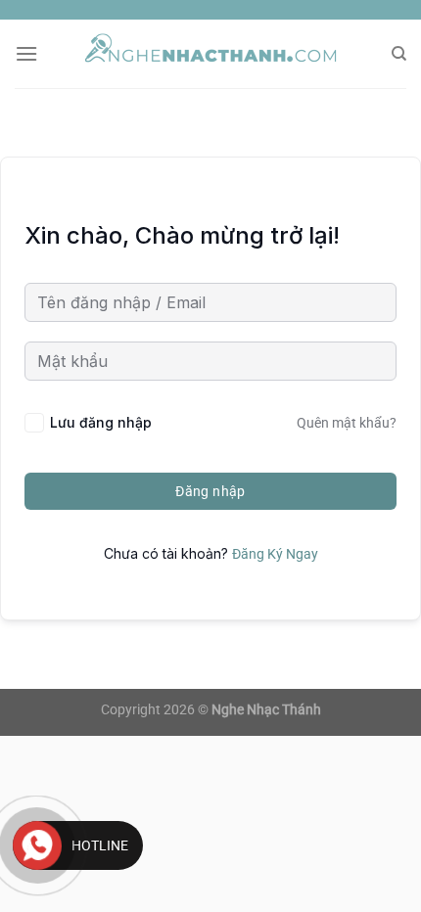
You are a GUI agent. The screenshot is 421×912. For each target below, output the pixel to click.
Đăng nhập (210, 491)
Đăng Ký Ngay (275, 554)
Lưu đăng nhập (101, 422)
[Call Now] (37, 845)
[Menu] (26, 53)
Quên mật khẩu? (347, 423)
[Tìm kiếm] (399, 53)
